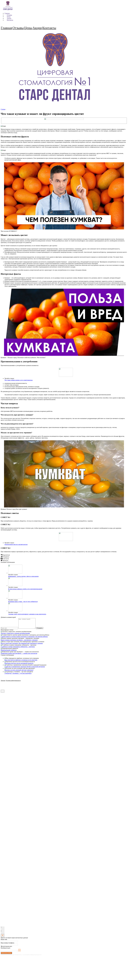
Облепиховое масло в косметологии (16, 544)
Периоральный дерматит (9, 650)
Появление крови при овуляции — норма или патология (19, 653)
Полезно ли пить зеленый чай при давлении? (19, 670)
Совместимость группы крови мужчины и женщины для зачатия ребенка (24, 636)
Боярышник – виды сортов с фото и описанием (23, 576)
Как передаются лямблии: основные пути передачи (20, 660)
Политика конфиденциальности (13, 680)
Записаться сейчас (6, 953)
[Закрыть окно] (2, 691)
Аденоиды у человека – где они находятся (17, 673)
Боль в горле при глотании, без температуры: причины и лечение (22, 643)
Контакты (10, 20)
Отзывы (9, 15)
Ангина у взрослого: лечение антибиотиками (15, 633)
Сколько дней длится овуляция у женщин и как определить (27, 614)
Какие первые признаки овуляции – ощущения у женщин (19, 640)
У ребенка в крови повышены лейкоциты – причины (18, 646)
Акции (9, 18)
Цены (8, 16)
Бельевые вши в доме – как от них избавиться (23, 601)
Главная (7, 13)
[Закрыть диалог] (2, 935)
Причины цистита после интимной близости (18, 663)
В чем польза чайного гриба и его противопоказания (25, 589)
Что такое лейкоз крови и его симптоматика (18, 380)
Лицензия (3, 680)
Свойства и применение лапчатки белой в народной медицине (24, 666)
